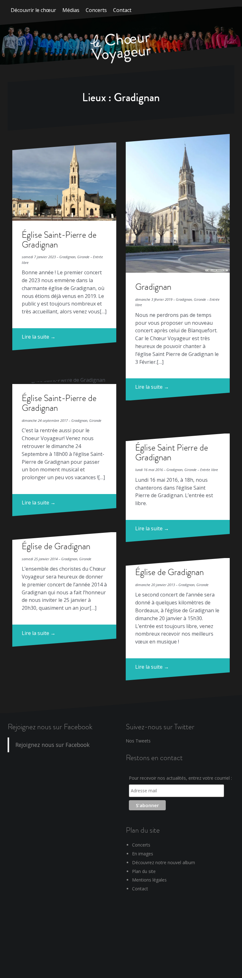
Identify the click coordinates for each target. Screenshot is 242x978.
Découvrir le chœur (33, 10)
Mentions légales (149, 880)
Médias (70, 10)
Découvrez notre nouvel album (163, 862)
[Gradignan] (178, 203)
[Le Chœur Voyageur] (121, 49)
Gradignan (153, 287)
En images (142, 854)
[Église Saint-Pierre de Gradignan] (64, 182)
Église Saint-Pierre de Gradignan (59, 240)
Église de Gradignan (56, 546)
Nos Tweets (138, 741)
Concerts (96, 10)
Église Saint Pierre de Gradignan (171, 452)
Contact (122, 10)
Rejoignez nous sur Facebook (50, 726)
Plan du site (144, 871)
